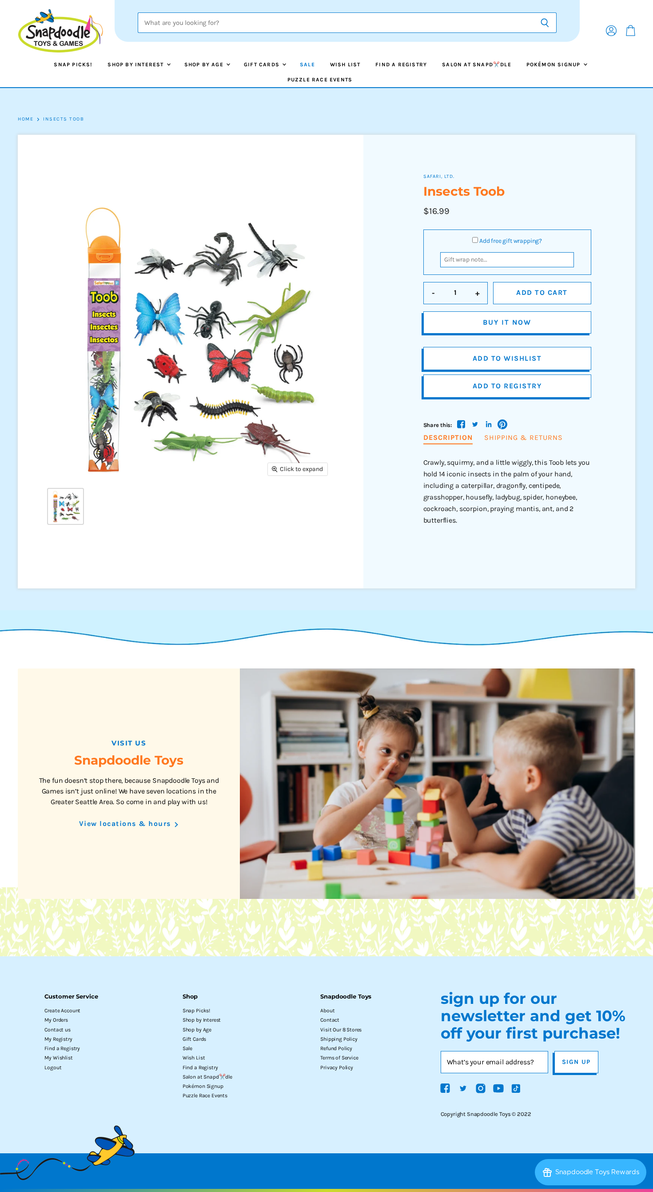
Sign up (576, 1062)
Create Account (62, 1010)
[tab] (448, 438)
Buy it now (507, 322)
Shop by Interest (136, 64)
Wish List (345, 64)
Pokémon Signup (554, 64)
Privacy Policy (336, 1067)
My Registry (58, 1039)
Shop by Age (204, 64)
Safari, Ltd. (438, 176)
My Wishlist (58, 1058)
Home (25, 119)
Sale (307, 64)
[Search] (545, 22)
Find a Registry (401, 64)
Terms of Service (339, 1058)
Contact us (57, 1030)
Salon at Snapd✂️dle (476, 64)
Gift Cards (262, 64)
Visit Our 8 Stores (341, 1030)
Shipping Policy (339, 1039)
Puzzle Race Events (320, 80)
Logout (52, 1067)
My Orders (56, 1020)
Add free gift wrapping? (510, 241)
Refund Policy (336, 1048)
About (327, 1010)
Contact (329, 1020)
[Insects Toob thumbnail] (65, 506)
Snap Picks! (73, 64)
